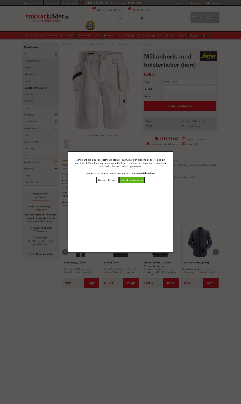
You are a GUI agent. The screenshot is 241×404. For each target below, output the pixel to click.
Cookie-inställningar (107, 180)
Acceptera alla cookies (132, 180)
